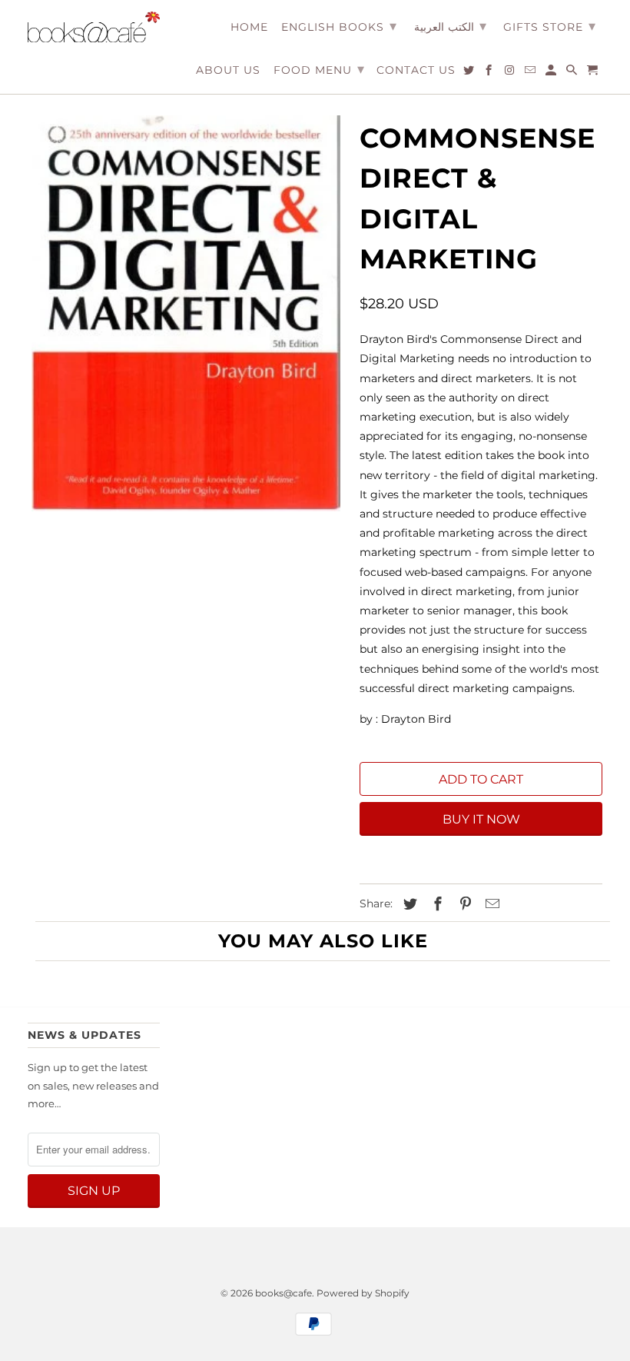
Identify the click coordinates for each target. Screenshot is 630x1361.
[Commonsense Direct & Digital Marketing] (186, 313)
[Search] (572, 73)
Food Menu (319, 69)
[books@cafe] (94, 27)
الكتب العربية (450, 26)
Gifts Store (549, 26)
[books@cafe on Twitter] (469, 73)
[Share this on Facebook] (435, 904)
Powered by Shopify (363, 1293)
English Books (339, 26)
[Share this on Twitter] (408, 904)
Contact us (416, 70)
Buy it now (481, 819)
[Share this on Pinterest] (463, 904)
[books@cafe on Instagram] (510, 73)
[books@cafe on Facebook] (489, 73)
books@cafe (283, 1293)
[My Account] (552, 73)
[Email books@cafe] (531, 73)
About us (228, 70)
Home (249, 27)
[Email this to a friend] (490, 904)
